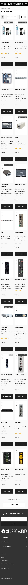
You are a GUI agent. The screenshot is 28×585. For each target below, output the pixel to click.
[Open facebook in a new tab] (8, 568)
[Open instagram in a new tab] (5, 568)
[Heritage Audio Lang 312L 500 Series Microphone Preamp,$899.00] (21, 363)
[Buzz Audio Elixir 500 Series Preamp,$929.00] (21, 410)
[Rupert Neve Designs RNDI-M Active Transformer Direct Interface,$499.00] (7, 173)
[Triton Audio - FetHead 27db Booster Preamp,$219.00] (7, 30)
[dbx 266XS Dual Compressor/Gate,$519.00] (7, 220)
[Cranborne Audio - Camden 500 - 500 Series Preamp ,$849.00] (7, 363)
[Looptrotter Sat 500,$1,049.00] (21, 458)
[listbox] (12, 17)
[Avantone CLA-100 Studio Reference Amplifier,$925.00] (7, 410)
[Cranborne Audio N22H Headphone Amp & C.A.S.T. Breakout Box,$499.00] (21, 173)
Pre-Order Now (7, 111)
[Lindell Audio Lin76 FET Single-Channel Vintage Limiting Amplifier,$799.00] (21, 315)
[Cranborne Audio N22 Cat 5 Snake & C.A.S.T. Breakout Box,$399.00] (7, 125)
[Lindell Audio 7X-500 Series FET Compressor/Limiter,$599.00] (21, 220)
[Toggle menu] (2, 4)
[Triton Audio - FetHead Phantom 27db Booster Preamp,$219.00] (21, 30)
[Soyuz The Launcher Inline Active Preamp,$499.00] (21, 125)
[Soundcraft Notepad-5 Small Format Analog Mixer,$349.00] (7, 78)
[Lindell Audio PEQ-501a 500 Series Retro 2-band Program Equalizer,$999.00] (7, 458)
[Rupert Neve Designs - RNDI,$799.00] (7, 315)
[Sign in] (22, 4)
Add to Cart (7, 64)
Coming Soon (7, 396)
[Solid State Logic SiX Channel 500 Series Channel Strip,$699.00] (21, 268)
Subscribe (14, 524)
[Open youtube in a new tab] (2, 568)
